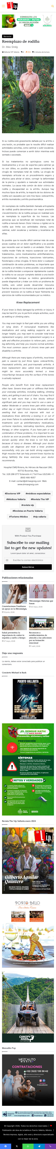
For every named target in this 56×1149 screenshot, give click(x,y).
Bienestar (8, 36)
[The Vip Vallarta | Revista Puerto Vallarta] (12, 6)
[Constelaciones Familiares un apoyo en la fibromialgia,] (14, 594)
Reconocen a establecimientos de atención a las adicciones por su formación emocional (40, 637)
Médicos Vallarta (16, 499)
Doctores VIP (13, 493)
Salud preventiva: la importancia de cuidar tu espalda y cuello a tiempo (13, 635)
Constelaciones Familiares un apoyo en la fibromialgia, (14, 607)
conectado (26, 661)
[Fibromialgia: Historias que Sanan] (41, 591)
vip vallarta (40, 516)
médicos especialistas (39, 493)
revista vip (28, 505)
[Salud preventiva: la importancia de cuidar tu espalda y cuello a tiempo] (14, 623)
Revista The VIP (40, 499)
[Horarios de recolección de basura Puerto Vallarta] (28, 21)
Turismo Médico (19, 516)
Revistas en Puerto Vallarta (28, 511)
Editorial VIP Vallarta (11, 52)
